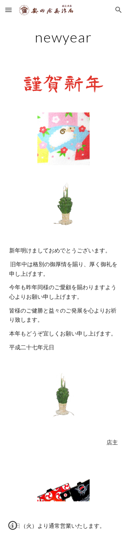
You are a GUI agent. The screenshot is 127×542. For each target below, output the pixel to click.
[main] (63, 37)
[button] (8, 9)
